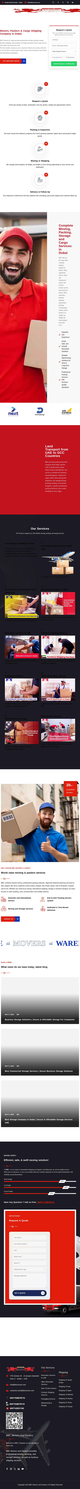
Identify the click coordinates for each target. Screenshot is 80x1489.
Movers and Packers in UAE (54, 589)
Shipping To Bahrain (66, 1394)
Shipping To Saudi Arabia (65, 1381)
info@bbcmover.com (33, 2)
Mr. (18, 1014)
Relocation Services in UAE (18, 633)
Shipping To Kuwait (65, 1406)
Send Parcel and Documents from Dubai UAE (20, 591)
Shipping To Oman (65, 1402)
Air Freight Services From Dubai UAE (56, 547)
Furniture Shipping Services (54, 633)
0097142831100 (15, 1408)
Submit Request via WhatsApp (64, 63)
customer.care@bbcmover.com (22, 1390)
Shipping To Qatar (65, 1390)
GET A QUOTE (29, 1293)
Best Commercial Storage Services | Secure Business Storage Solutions (39, 1071)
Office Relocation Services (53, 676)
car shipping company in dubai (19, 543)
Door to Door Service (51, 716)
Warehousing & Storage (16, 719)
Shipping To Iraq (64, 1386)
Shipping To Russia (65, 1398)
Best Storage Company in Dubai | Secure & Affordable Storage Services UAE (38, 1121)
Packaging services (14, 676)
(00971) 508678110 (45, 1202)
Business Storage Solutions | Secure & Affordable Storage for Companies (40, 1019)
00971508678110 (15, 1398)
